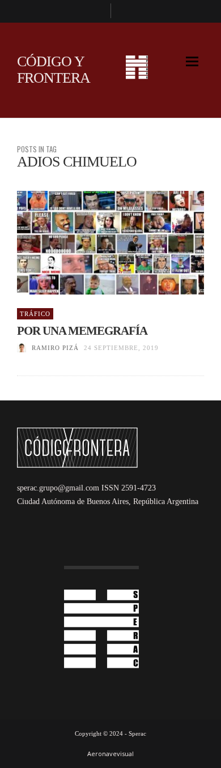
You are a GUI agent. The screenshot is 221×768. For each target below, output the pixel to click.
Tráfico (35, 313)
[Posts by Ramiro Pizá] (21, 347)
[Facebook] (96, 11)
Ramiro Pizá (55, 347)
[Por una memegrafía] (92, 242)
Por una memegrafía (82, 331)
